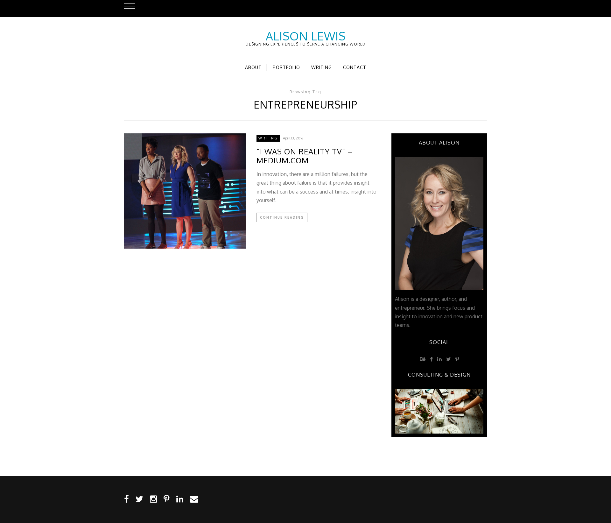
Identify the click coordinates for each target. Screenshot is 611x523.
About (253, 67)
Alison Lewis (306, 36)
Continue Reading (282, 217)
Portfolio (286, 67)
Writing (321, 67)
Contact (354, 67)
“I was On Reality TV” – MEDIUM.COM (304, 156)
